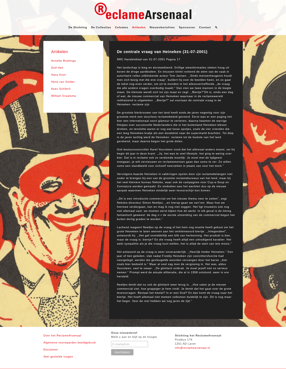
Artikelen (139, 27)
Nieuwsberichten (162, 27)
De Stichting (77, 27)
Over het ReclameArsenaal (62, 335)
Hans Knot (58, 74)
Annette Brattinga (63, 60)
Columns (121, 27)
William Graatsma (63, 95)
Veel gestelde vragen (58, 356)
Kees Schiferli (61, 88)
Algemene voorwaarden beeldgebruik (69, 342)
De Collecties (101, 27)
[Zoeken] (216, 27)
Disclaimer (50, 349)
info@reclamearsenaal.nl (192, 347)
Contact (205, 27)
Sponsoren (187, 27)
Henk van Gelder (63, 81)
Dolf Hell (57, 67)
